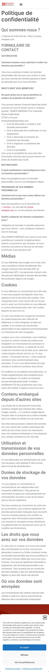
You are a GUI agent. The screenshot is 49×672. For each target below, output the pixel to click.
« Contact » (6, 207)
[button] (45, 617)
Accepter (24, 647)
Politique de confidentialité (32, 669)
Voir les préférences (25, 662)
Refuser (24, 655)
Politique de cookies (13, 669)
